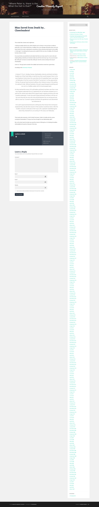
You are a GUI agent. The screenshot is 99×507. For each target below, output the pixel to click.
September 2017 (73, 258)
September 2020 (73, 194)
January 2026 (72, 82)
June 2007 (72, 483)
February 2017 (72, 271)
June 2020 (72, 199)
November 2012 (73, 364)
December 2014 (73, 318)
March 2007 (72, 489)
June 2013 (72, 351)
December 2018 (73, 230)
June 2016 (72, 285)
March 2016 (72, 291)
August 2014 (72, 326)
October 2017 (72, 256)
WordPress (33, 504)
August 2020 (72, 196)
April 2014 (72, 333)
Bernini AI (72, 49)
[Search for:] (78, 25)
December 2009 (73, 428)
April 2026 (72, 76)
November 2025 (73, 86)
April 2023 (72, 137)
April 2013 (72, 355)
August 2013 (72, 348)
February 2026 (72, 80)
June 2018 (72, 241)
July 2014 (72, 327)
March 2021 (72, 183)
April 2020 (72, 203)
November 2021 (73, 168)
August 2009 (72, 436)
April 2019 (72, 223)
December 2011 (73, 384)
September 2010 (73, 412)
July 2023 (72, 131)
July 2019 (72, 217)
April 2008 (72, 465)
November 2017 (73, 254)
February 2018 (72, 249)
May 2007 (72, 485)
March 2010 (72, 423)
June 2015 (72, 307)
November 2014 (73, 320)
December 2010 (73, 406)
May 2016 (72, 287)
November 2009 (73, 430)
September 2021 (73, 172)
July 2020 (72, 197)
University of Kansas (27, 67)
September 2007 (73, 478)
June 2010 (72, 417)
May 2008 (72, 463)
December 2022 (73, 144)
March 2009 (72, 445)
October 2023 (72, 126)
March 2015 (72, 313)
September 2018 (73, 236)
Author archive (16, 137)
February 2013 (72, 359)
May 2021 (72, 179)
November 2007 (73, 474)
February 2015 (72, 315)
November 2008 (73, 452)
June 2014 (72, 329)
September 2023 (73, 128)
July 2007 (72, 481)
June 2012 (72, 373)
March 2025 (72, 100)
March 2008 (72, 467)
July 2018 (72, 239)
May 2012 (72, 375)
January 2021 (72, 186)
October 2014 (72, 322)
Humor (51, 137)
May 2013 (72, 353)
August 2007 (72, 480)
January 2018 (72, 250)
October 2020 (72, 192)
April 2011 (72, 399)
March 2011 (72, 401)
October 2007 (72, 476)
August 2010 (72, 414)
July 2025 (72, 93)
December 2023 (73, 122)
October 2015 (72, 300)
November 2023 (73, 124)
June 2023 (72, 133)
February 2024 (72, 119)
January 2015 (72, 316)
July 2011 (72, 393)
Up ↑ (89, 504)
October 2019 (72, 212)
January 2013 (72, 360)
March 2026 (72, 78)
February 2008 (72, 468)
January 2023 (72, 142)
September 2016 (73, 280)
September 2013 (73, 346)
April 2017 (72, 267)
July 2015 (72, 305)
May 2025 (72, 97)
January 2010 (72, 426)
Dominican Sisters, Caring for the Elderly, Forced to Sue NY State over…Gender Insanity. (79, 51)
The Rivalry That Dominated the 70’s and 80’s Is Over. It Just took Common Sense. (78, 37)
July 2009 (72, 437)
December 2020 (73, 188)
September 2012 (73, 368)
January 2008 (72, 470)
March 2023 (72, 139)
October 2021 (72, 170)
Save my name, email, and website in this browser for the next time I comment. (30, 190)
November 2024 (73, 102)
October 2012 (72, 366)
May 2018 (72, 243)
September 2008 (73, 456)
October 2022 (72, 148)
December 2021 (73, 166)
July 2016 (72, 283)
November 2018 (73, 232)
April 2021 (72, 181)
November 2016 (73, 276)
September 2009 (73, 434)
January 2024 (72, 120)
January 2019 (72, 229)
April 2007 (72, 487)
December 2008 (73, 450)
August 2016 (72, 282)
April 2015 (72, 311)
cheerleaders (47, 137)
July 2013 (72, 349)
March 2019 (72, 225)
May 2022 (72, 157)
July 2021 (72, 175)
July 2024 (72, 109)
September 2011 (73, 390)
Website (16, 185)
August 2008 (72, 458)
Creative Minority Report (49, 6)
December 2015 (73, 296)
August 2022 (72, 152)
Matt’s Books (25, 16)
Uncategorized (47, 135)
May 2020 (72, 201)
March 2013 (72, 357)
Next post (47, 143)
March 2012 (72, 379)
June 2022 (72, 155)
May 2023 (72, 135)
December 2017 (73, 252)
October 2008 (72, 454)
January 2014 (72, 338)
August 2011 (72, 392)
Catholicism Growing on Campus (76, 34)
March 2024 (72, 117)
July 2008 (72, 459)
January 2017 (72, 272)
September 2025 (73, 89)
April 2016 (72, 289)
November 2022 (73, 146)
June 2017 (72, 263)
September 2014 (73, 324)
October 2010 (72, 410)
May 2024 (72, 113)
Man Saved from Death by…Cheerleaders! (30, 29)
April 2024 (72, 115)
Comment (17, 157)
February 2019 (72, 227)
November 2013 (73, 342)
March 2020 (72, 205)
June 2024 (72, 111)
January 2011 (72, 404)
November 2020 (73, 190)
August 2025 (72, 91)
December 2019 (73, 210)
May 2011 (72, 397)
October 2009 (72, 432)
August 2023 (72, 130)
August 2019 (72, 216)
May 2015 (72, 309)
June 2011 (72, 395)
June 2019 (72, 219)
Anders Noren (83, 504)
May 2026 (72, 75)
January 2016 (72, 294)
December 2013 (73, 340)
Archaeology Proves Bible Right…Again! (77, 32)
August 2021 (72, 174)
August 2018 (72, 238)
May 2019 (72, 221)
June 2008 (72, 461)
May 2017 (72, 265)
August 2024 (72, 108)
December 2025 (73, 84)
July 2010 (72, 415)
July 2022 (72, 153)
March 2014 (72, 335)
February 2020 (72, 207)
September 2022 (73, 150)
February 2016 (72, 293)
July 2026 (72, 71)
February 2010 (72, 425)
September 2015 (73, 302)
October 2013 (72, 344)
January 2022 (72, 164)
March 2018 (72, 247)
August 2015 (72, 304)
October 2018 (72, 234)
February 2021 (72, 185)
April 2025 (72, 98)
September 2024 (73, 106)
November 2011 (73, 386)
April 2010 (72, 421)
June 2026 (72, 73)
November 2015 (73, 298)
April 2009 (72, 443)
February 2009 (72, 447)
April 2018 (72, 245)
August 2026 (72, 69)
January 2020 (72, 208)
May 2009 (72, 441)
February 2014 (72, 337)
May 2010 (72, 419)
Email (16, 179)
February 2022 (72, 163)
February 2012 (72, 381)
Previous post (47, 141)
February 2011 (72, 403)
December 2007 (73, 472)
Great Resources (15, 16)
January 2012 (72, 382)
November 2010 (73, 408)
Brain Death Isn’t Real (82, 55)
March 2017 (72, 269)
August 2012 (72, 370)
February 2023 (72, 141)
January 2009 (72, 448)
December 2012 (73, 362)
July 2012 (72, 371)
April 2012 (72, 377)
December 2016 (73, 274)
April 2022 (72, 159)
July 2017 (72, 261)
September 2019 (73, 214)
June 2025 (72, 95)
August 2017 (72, 260)
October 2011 (72, 388)
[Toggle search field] (88, 16)
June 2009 (72, 439)
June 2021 (72, 177)
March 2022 (72, 161)
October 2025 (72, 87)
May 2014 (72, 331)
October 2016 (72, 278)
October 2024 (72, 104)
